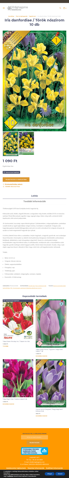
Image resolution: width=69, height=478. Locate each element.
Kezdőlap (11, 16)
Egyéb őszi (32, 16)
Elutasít (60, 474)
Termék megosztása (12, 186)
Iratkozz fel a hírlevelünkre (35, 433)
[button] (12, 184)
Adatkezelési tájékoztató (16, 468)
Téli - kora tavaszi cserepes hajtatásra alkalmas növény (26, 288)
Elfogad (49, 474)
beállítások (10, 476)
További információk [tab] (34, 201)
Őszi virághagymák (21, 16)
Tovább (5, 346)
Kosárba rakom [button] (41, 356)
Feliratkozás (34, 442)
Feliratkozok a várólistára (16, 179)
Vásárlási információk (36, 468)
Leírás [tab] (34, 196)
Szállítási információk (54, 468)
